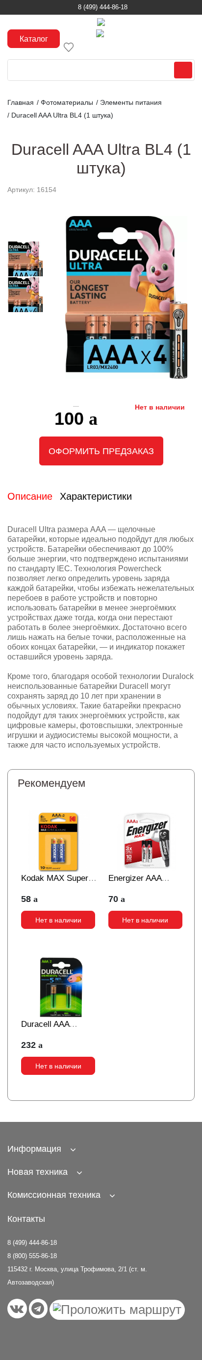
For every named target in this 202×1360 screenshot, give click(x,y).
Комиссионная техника (54, 1195)
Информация (34, 1149)
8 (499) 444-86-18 (102, 7)
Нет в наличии (58, 920)
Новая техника (37, 1172)
